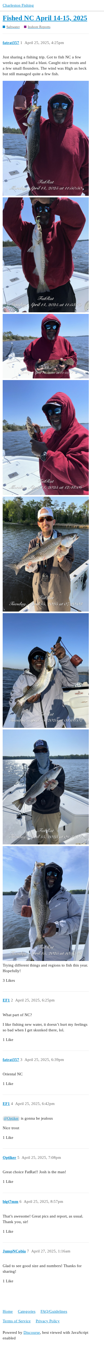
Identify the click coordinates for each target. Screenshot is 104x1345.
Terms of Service (17, 1321)
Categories (26, 1311)
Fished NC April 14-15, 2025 (45, 18)
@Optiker (11, 1118)
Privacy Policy (48, 1321)
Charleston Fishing (18, 5)
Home (8, 1311)
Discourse (31, 1332)
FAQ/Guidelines (54, 1311)
